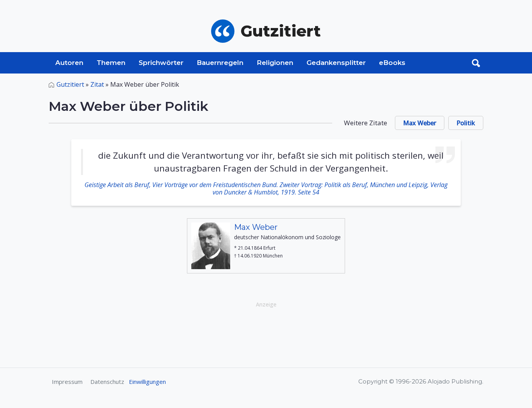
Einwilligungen (147, 381)
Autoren (69, 63)
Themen (111, 63)
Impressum (67, 381)
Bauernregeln (220, 63)
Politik (465, 123)
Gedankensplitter (336, 63)
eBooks (392, 63)
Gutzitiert (70, 84)
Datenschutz (107, 381)
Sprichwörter (161, 63)
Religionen (275, 63)
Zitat (97, 84)
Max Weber (419, 123)
